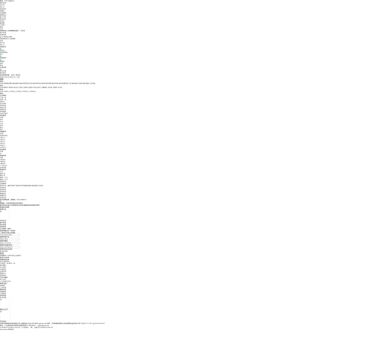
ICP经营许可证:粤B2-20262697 (10, 327)
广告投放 (3, 287)
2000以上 (6, 91)
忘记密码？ (18, 255)
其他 (93, 83)
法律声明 (3, 271)
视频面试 (3, 47)
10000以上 (32, 91)
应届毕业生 (4, 135)
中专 (1, 121)
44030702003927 (99, 323)
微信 (1, 27)
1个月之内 (3, 165)
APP (1, 29)
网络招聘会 (4, 52)
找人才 (2, 7)
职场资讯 (3, 9)
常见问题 (3, 297)
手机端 (22, 30)
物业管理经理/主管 (25, 83)
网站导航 (3, 3)
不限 (1, 87)
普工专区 (3, 17)
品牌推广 (3, 285)
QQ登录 (4, 37)
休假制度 (3, 111)
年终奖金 (3, 105)
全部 (1, 83)
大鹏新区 (44, 87)
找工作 (2, 5)
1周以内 (2, 159)
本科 (1, 125)
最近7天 (2, 175)
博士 (1, 129)
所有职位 (3, 187)
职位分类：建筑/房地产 (8, 185)
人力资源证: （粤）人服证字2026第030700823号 (37, 327)
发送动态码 (4, 251)
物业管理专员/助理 (38, 83)
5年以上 (2, 143)
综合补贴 (3, 103)
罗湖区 (10, 87)
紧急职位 (3, 193)
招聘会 (2, 11)
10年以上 (3, 147)
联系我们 (3, 275)
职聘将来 (11, 329)
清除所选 (3, 181)
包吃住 (2, 101)
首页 (1, 41)
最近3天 (2, 173)
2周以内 (2, 161)
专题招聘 (3, 13)
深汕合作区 (37, 87)
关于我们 (3, 267)
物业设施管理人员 (65, 83)
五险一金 (3, 99)
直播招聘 (3, 58)
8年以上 (2, 145)
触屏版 (2, 23)
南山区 (15, 87)
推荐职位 (3, 195)
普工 (1, 54)
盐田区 (30, 87)
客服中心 (3, 273)
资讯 (1, 63)
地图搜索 (3, 291)
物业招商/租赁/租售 (51, 83)
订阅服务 (3, 293)
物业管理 (19, 185)
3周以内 (2, 163)
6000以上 (19, 91)
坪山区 (60, 87)
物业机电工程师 (76, 83)
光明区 (55, 87)
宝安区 (20, 87)
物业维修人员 (87, 83)
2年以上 (2, 139)
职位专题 (3, 71)
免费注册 (3, 35)
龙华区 (50, 87)
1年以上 (2, 137)
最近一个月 (4, 177)
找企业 (2, 21)
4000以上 (13, 91)
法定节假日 (4, 113)
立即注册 (11, 255)
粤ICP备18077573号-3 (85, 323)
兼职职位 (3, 15)
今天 (1, 171)
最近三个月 (4, 179)
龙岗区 (25, 87)
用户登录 (3, 32)
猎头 (1, 65)
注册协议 (3, 269)
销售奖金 (3, 109)
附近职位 (3, 19)
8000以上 (26, 91)
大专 (1, 123)
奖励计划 (3, 107)
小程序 (2, 25)
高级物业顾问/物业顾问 (11, 83)
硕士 (1, 127)
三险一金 (3, 97)
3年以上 (2, 141)
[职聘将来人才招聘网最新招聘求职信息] (7, 38)
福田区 (5, 87)
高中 (1, 119)
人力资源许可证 (5, 281)
